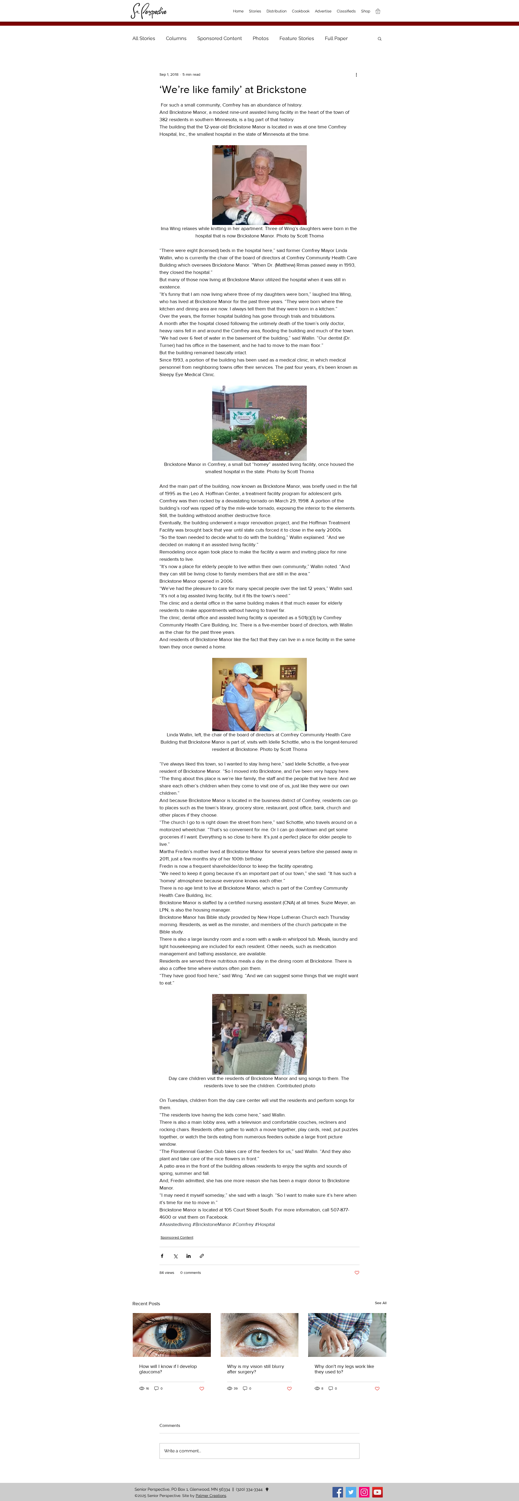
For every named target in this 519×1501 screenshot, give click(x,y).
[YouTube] (377, 1492)
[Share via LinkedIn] (188, 1255)
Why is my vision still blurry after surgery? (255, 1369)
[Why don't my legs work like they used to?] (347, 1335)
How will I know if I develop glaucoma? (168, 1369)
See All (381, 1303)
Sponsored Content (219, 38)
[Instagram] (364, 1492)
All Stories (143, 38)
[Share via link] (201, 1255)
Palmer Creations (211, 1495)
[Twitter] (351, 1492)
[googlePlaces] (267, 1489)
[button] (379, 38)
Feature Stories (297, 38)
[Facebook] (337, 1492)
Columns (176, 38)
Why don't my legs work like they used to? (344, 1369)
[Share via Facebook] (162, 1255)
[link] (378, 11)
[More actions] (356, 74)
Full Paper (336, 38)
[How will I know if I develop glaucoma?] (172, 1335)
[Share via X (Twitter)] (175, 1255)
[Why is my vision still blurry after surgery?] (260, 1335)
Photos (261, 38)
